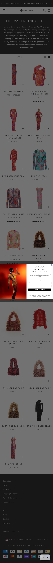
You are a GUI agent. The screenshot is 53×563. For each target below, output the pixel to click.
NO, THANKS (40, 292)
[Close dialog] (51, 265)
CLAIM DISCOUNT (40, 290)
